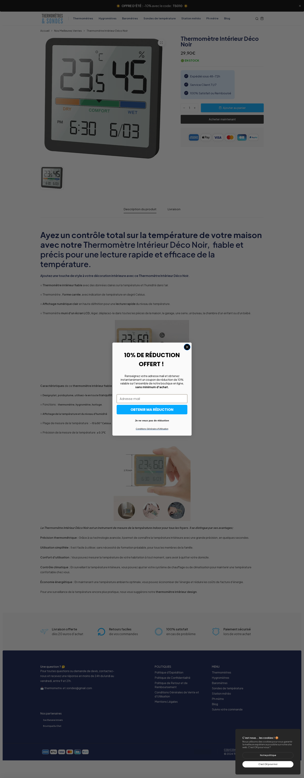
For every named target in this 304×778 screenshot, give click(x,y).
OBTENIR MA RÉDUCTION (152, 409)
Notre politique (268, 755)
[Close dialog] (187, 347)
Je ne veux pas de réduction (152, 420)
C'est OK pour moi (267, 764)
